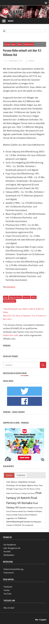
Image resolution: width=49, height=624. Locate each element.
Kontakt (7, 551)
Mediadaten (9, 555)
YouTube (7, 593)
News (20, 44)
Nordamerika (29, 44)
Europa (7, 44)
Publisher (21, 475)
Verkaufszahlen (9, 301)
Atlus (6, 297)
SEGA (34, 297)
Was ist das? (9, 607)
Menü (10, 21)
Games (9, 475)
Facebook (8, 586)
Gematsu (10, 286)
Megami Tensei (15, 297)
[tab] (9, 475)
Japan (14, 44)
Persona (26, 297)
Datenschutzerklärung (13, 569)
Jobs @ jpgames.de (12, 548)
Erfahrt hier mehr (11, 335)
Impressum (9, 572)
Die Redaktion (10, 544)
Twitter (7, 590)
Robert (32, 60)
